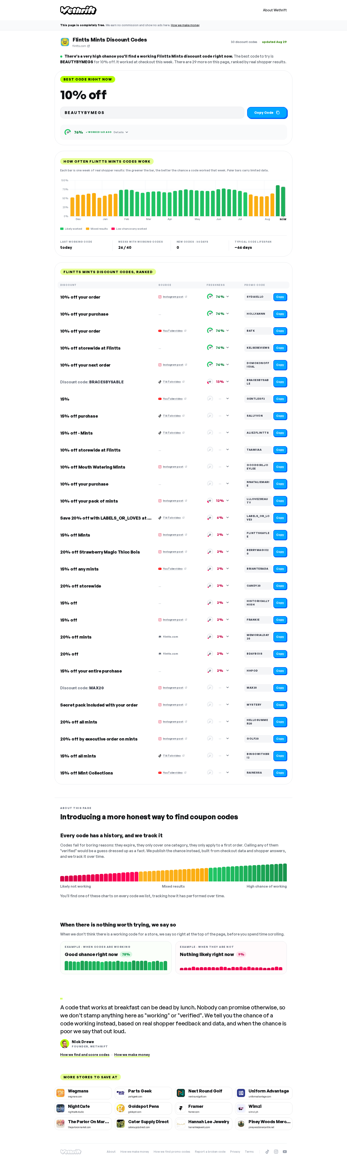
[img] (173, 199)
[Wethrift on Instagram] (276, 1152)
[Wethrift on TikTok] (267, 1152)
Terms (249, 1151)
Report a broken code (210, 1151)
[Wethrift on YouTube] (285, 1152)
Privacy (235, 1151)
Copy (280, 297)
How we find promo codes (172, 1151)
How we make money (185, 25)
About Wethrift (275, 10)
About (111, 1151)
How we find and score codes (85, 1055)
